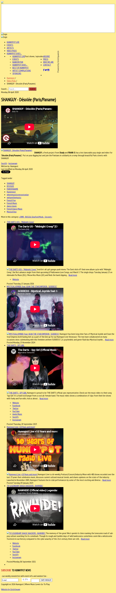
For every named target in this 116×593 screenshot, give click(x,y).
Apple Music (17, 414)
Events (10, 44)
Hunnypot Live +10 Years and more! (21, 426)
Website (15, 279)
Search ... (4, 88)
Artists (10, 47)
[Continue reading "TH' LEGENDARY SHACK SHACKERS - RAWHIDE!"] (26, 533)
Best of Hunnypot (20, 67)
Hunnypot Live (13, 42)
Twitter (15, 408)
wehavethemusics (14, 197)
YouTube (16, 411)
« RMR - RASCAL (25, 216)
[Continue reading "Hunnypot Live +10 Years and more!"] (22, 474)
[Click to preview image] (16, 150)
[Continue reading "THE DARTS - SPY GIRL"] (17, 392)
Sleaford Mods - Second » (42, 216)
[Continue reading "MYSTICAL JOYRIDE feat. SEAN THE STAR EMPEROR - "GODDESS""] (33, 333)
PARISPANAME (12, 188)
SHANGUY (10, 183)
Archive (46, 56)
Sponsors (16, 73)
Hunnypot (11, 77)
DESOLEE (10, 186)
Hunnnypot (11, 191)
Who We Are (48, 62)
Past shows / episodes (34, 56)
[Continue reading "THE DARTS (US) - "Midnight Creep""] (22, 269)
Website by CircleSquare (10, 589)
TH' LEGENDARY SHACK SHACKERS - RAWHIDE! (25, 485)
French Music (12, 203)
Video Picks (12, 50)
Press (45, 59)
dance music (12, 206)
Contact (47, 64)
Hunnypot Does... (14, 53)
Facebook (16, 405)
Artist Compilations (21, 70)
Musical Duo (12, 211)
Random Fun (17, 62)
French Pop (11, 200)
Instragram (12, 163)
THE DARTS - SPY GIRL (15, 345)
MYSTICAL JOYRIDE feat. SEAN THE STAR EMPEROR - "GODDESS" (32, 286)
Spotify (4, 163)
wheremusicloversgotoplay (18, 194)
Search (32, 89)
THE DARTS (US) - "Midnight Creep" (20, 221)
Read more (73, 275)
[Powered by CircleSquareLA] (58, 18)
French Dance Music (14, 208)
